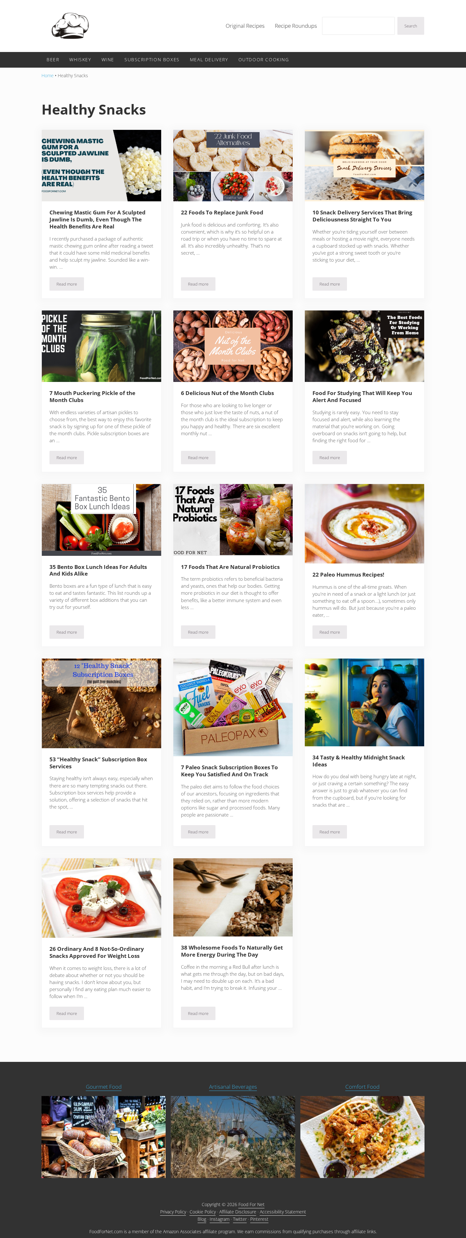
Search (410, 26)
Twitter (240, 1219)
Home (47, 75)
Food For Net (251, 1204)
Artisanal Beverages (233, 1086)
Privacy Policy (173, 1212)
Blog (202, 1219)
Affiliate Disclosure (237, 1212)
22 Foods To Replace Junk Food (222, 212)
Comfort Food (362, 1086)
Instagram (219, 1219)
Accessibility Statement (283, 1212)
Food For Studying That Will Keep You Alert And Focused (362, 397)
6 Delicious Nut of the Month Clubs (227, 393)
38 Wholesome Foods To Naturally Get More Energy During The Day (232, 951)
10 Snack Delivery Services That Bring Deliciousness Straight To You (362, 216)
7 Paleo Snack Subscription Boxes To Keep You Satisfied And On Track (229, 771)
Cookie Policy (203, 1212)
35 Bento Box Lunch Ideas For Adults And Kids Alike (98, 570)
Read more (70, 285)
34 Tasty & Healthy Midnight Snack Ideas (358, 761)
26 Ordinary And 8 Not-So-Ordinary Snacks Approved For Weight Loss (96, 952)
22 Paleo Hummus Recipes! (348, 574)
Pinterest (259, 1219)
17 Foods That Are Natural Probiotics (230, 567)
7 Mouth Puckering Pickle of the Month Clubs (92, 397)
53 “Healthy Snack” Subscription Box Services (98, 763)
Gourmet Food (104, 1086)
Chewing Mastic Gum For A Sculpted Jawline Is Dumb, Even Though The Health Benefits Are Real (97, 219)
